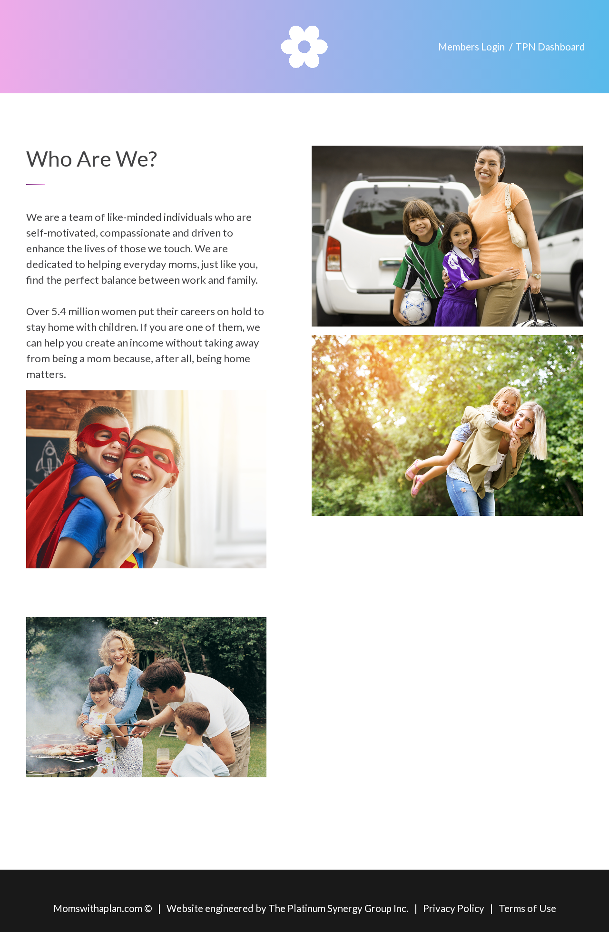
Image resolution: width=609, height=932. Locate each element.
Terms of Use (527, 908)
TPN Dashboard (550, 46)
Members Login (471, 46)
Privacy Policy (453, 908)
